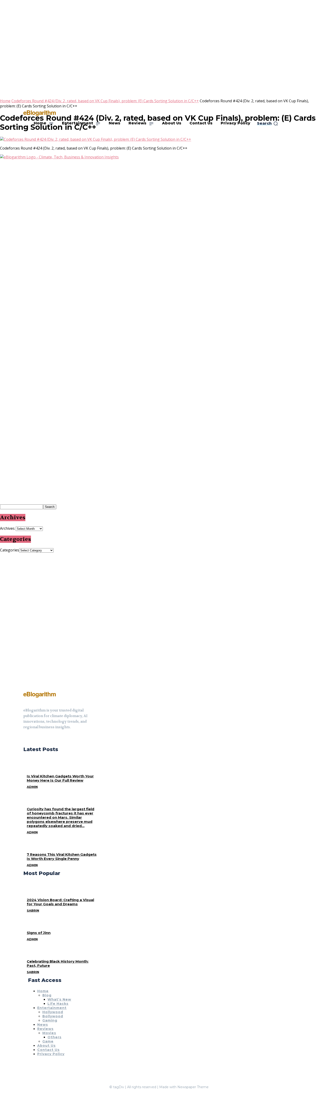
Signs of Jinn (39, 932)
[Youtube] (42, 739)
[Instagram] (33, 739)
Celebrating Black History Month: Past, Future (57, 963)
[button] (267, 123)
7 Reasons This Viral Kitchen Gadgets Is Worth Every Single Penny (62, 856)
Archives (7, 528)
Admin (32, 787)
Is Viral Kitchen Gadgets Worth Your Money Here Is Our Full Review (60, 778)
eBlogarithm (39, 112)
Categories (9, 550)
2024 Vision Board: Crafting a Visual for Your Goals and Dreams (60, 902)
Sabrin (33, 910)
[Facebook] (25, 739)
